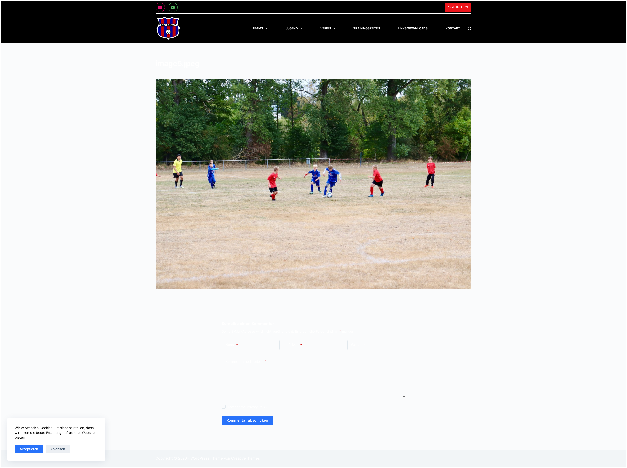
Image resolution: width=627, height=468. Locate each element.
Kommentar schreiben (245, 361)
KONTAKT (453, 28)
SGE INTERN (458, 7)
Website (358, 344)
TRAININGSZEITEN (366, 28)
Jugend (292, 28)
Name (231, 344)
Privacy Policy (257, 407)
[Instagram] (160, 7)
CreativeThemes (245, 458)
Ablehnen (57, 449)
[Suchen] (469, 28)
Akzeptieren (29, 449)
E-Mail (295, 344)
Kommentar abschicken (247, 420)
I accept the (247, 407)
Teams (258, 28)
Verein (325, 28)
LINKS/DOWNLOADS (413, 28)
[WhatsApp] (173, 7)
